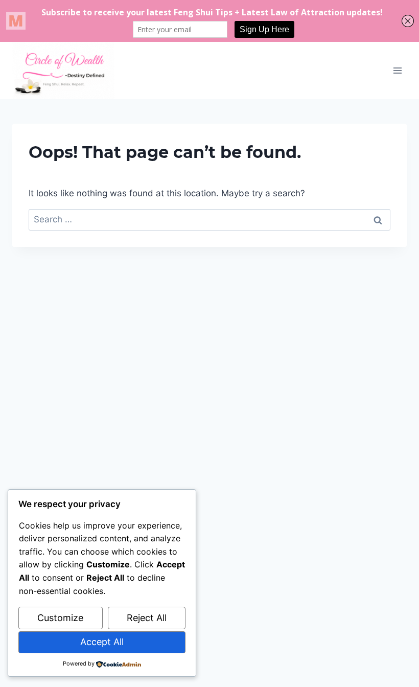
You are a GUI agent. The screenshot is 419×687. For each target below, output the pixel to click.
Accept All (102, 641)
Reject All (147, 617)
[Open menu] (397, 70)
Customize (60, 617)
